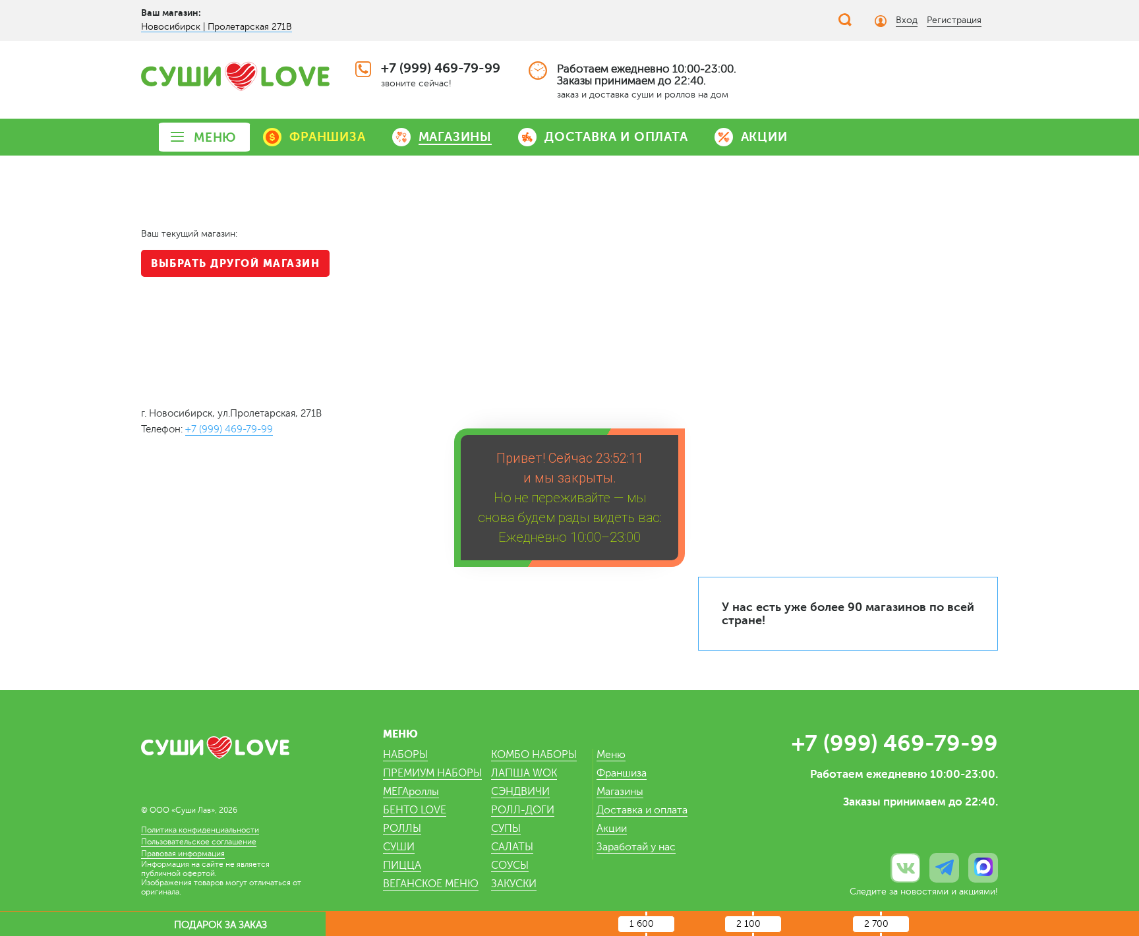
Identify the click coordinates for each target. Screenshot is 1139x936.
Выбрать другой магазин (235, 263)
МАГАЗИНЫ (455, 137)
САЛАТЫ (512, 847)
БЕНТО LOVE (414, 810)
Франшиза (622, 773)
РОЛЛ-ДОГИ (522, 810)
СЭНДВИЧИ (520, 792)
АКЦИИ (764, 137)
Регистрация (954, 20)
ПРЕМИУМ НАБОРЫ (432, 773)
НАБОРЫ (405, 755)
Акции (612, 828)
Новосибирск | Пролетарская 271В (216, 27)
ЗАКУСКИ (514, 884)
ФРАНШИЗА (327, 137)
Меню (611, 755)
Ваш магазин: (171, 12)
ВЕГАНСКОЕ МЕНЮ (431, 884)
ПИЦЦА (402, 865)
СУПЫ (506, 828)
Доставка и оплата (642, 810)
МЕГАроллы (411, 792)
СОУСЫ (510, 865)
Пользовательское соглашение (198, 841)
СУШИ (399, 847)
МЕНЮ (215, 137)
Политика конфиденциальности (200, 829)
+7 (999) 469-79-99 (440, 68)
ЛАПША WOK (524, 773)
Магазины (620, 792)
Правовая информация (183, 853)
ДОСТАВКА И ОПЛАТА (616, 137)
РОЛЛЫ (402, 828)
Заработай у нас (636, 847)
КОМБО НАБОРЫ (534, 755)
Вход (907, 20)
